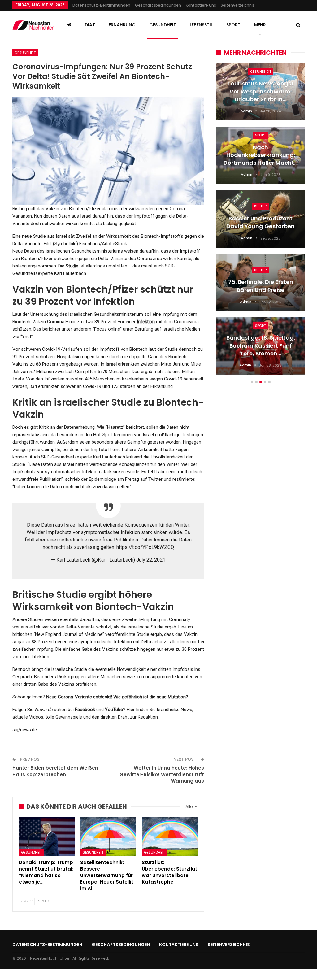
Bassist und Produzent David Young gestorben (260, 222)
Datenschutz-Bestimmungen (101, 5)
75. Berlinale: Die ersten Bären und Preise (260, 285)
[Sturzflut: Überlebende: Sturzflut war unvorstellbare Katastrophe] (170, 836)
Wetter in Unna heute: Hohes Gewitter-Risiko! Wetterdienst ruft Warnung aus (161, 774)
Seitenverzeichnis (238, 5)
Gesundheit (162, 25)
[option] (260, 222)
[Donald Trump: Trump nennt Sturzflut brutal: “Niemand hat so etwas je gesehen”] (47, 836)
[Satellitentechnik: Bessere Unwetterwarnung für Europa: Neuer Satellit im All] (108, 836)
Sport (233, 25)
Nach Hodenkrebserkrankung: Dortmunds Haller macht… (261, 155)
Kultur (260, 206)
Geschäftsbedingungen (158, 5)
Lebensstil (201, 25)
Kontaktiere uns (201, 5)
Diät (90, 25)
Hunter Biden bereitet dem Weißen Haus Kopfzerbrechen (55, 771)
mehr (260, 25)
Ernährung (122, 25)
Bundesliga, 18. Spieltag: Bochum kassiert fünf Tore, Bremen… (260, 345)
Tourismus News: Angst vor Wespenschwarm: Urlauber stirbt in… (260, 91)
